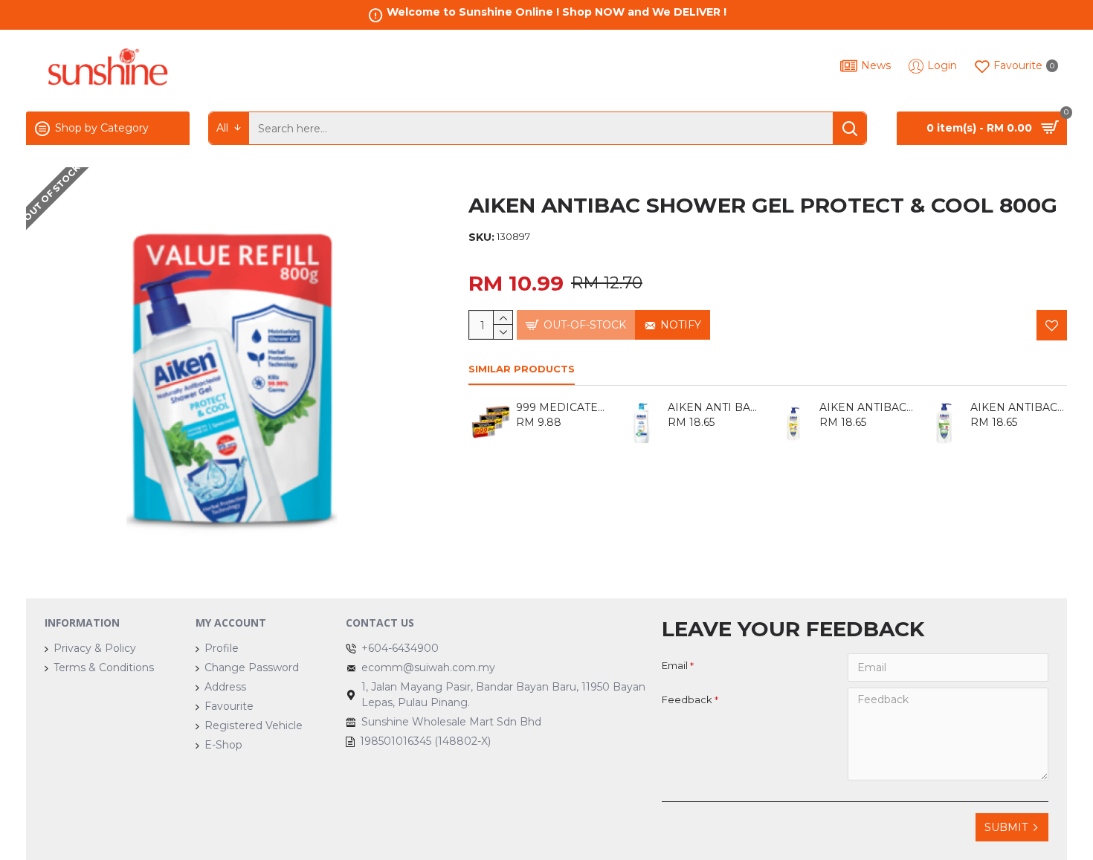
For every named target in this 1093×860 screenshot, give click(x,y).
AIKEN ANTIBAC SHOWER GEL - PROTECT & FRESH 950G (867, 407)
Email (675, 665)
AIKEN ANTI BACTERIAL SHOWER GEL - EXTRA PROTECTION (716, 407)
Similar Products (521, 369)
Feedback (687, 699)
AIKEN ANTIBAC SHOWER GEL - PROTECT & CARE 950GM (1018, 407)
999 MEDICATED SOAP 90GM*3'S (564, 407)
